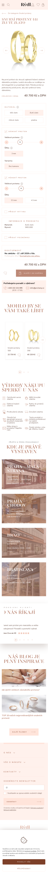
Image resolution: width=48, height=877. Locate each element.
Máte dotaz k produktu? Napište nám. (14, 428)
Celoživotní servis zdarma (14, 398)
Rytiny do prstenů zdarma (36, 405)
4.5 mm (34, 200)
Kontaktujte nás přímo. (30, 256)
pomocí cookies (30, 851)
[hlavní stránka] (25, 7)
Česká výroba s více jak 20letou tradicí (37, 428)
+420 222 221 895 (15, 288)
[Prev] (6, 50)
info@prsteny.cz (37, 288)
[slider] (20, 142)
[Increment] (41, 142)
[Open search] (9, 4)
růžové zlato (14, 120)
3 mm (14, 153)
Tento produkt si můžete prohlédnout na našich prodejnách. (37, 420)
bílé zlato (14, 113)
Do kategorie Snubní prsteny (19, 13)
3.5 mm (14, 200)
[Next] (41, 50)
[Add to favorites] (19, 355)
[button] (42, 340)
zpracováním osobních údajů (30, 813)
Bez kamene (14, 166)
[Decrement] (6, 142)
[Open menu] (3, 5)
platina (34, 120)
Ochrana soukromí (37, 828)
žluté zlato (34, 113)
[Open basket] (44, 4)
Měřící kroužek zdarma (34, 398)
